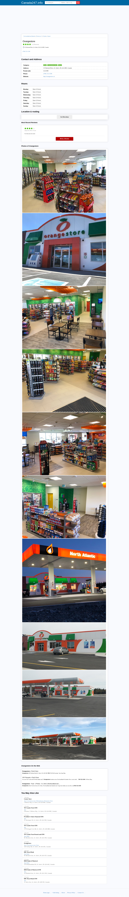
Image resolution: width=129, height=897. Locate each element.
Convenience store (52, 65)
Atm (45, 65)
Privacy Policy (71, 892)
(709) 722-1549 (26, 51)
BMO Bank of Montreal (31, 861)
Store (60, 65)
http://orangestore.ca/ (49, 76)
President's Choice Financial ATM (33, 816)
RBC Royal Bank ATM (30, 878)
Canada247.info (32, 2)
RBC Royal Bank (29, 852)
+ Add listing (55, 892)
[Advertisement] (64, 19)
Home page (46, 892)
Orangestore (27, 843)
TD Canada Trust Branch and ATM (34, 834)
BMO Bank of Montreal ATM (32, 870)
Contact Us (81, 892)
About (63, 892)
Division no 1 (39, 36)
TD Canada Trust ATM (30, 808)
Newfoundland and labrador (29, 36)
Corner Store (28, 799)
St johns (44, 36)
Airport (48, 36)
